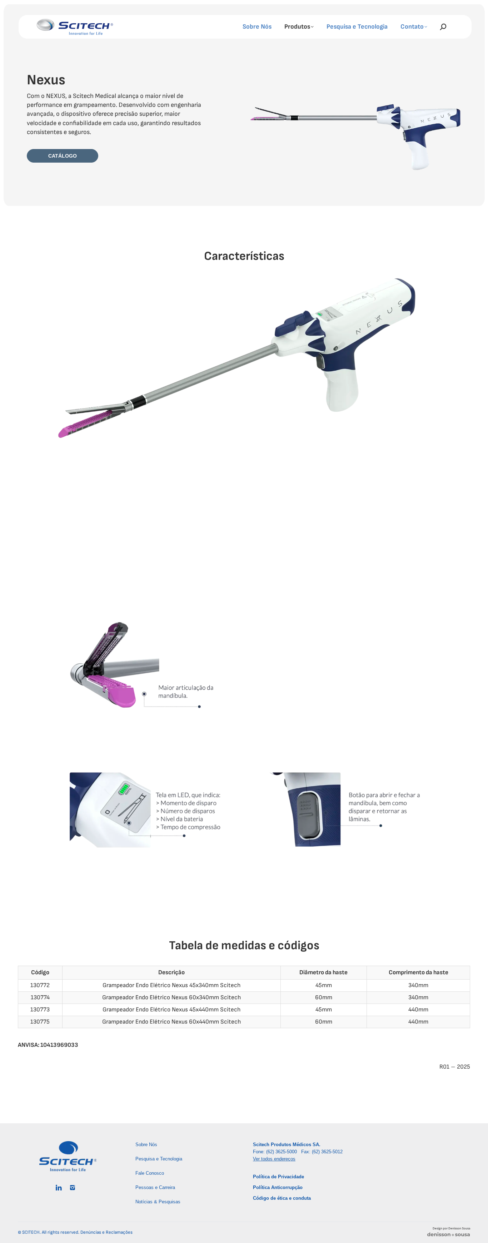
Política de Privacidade (278, 1176)
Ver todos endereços (274, 1159)
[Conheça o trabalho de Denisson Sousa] (448, 1236)
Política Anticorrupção (278, 1187)
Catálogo (62, 156)
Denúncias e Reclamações (106, 1232)
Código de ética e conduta (282, 1198)
